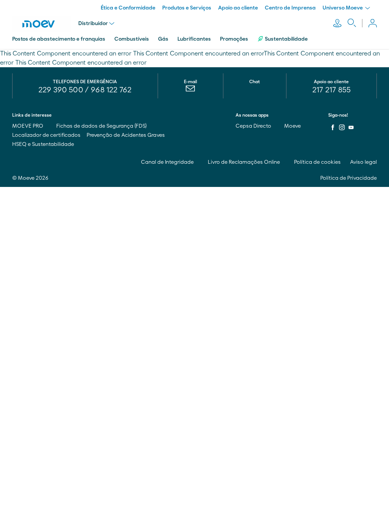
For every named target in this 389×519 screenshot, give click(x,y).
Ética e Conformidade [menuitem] (128, 8)
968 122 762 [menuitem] (111, 90)
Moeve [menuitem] (293, 126)
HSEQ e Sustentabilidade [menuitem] (43, 144)
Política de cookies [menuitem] (317, 162)
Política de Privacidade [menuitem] (348, 178)
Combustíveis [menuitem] (131, 39)
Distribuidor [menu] (93, 23)
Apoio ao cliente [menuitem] (238, 8)
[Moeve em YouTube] (351, 127)
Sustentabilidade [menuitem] (286, 39)
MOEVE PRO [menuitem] (28, 126)
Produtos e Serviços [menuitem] (186, 8)
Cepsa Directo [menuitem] (254, 126)
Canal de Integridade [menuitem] (168, 162)
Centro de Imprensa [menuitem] (290, 8)
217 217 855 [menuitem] (331, 90)
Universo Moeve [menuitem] (343, 8)
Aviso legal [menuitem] (363, 162)
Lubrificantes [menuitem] (194, 39)
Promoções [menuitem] (234, 39)
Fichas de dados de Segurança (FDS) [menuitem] (101, 126)
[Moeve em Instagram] (341, 127)
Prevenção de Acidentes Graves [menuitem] (126, 135)
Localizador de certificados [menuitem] (46, 135)
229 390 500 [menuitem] (60, 90)
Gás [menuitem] (163, 39)
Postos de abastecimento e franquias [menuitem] (58, 39)
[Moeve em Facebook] (332, 127)
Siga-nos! (338, 115)
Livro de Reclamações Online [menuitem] (244, 162)
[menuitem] (190, 90)
